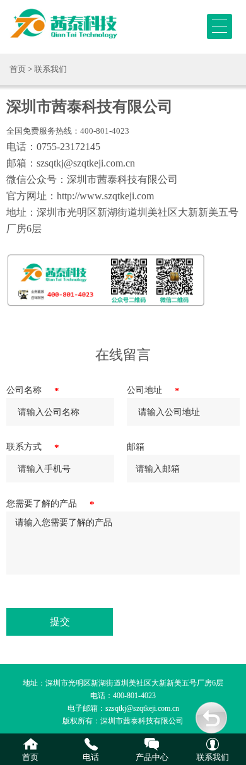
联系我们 (212, 757)
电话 (91, 757)
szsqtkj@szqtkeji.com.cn (142, 708)
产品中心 (152, 757)
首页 (17, 69)
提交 (60, 621)
